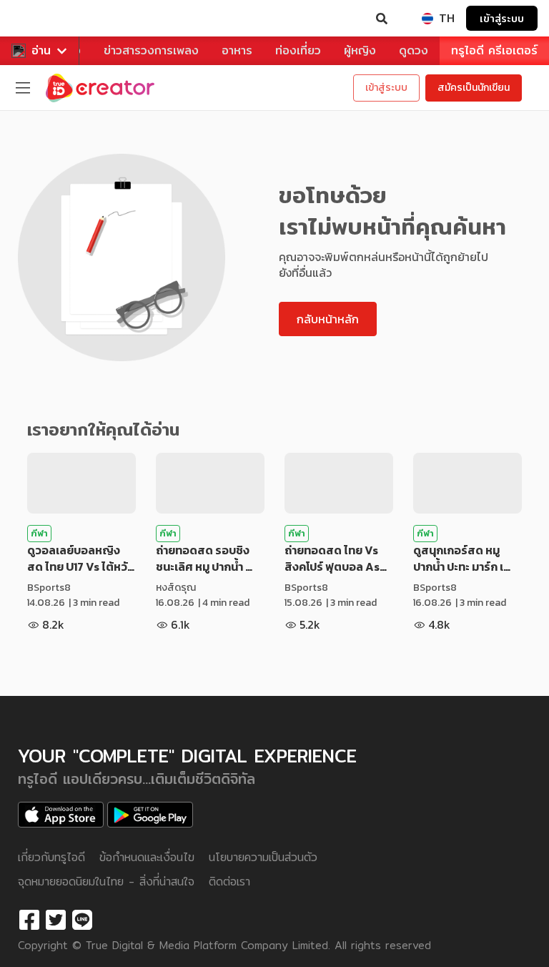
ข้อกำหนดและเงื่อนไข (146, 857)
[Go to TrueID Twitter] (55, 920)
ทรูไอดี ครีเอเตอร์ (494, 50)
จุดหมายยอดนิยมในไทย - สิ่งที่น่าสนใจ (106, 881)
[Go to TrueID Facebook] (29, 920)
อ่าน (41, 50)
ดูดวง (413, 50)
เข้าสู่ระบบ (502, 18)
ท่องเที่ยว (298, 50)
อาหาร (237, 50)
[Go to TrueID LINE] (82, 920)
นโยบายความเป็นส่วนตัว (263, 857)
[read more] (81, 483)
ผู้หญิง (360, 50)
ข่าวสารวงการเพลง (151, 50)
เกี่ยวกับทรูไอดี (51, 857)
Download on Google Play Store (150, 815)
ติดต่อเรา (229, 881)
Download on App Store (61, 815)
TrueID (40, 18)
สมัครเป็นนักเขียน (473, 87)
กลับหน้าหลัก (328, 319)
